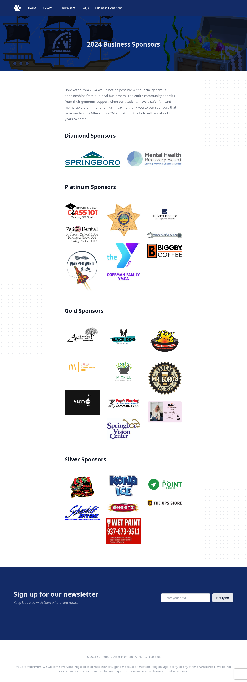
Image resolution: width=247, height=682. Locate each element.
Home (32, 8)
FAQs (86, 8)
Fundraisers (67, 8)
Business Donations (108, 8)
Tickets (48, 8)
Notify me (223, 598)
